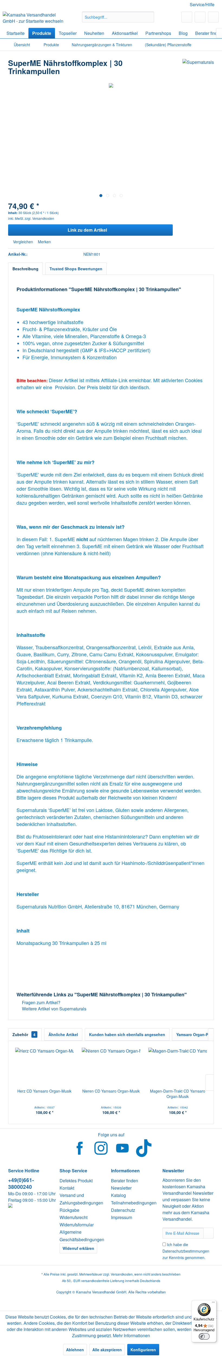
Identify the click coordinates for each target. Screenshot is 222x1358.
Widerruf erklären (78, 1248)
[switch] (204, 1336)
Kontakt (67, 1188)
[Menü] (213, 1303)
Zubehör (23, 1034)
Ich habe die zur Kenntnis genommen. (185, 1251)
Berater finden (124, 1180)
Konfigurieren (143, 1349)
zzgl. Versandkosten (39, 218)
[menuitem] (118, 17)
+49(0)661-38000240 (21, 1183)
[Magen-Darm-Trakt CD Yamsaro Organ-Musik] (177, 1067)
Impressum (121, 1217)
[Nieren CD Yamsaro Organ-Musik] (111, 1067)
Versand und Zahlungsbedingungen (81, 1199)
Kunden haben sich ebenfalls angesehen (127, 1034)
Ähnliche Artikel (63, 1034)
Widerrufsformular (77, 1224)
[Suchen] (149, 17)
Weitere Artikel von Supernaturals (53, 1009)
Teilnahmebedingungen (133, 1203)
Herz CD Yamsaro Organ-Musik (44, 1091)
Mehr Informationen (131, 1335)
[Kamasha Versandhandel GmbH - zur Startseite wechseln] (33, 18)
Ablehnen (75, 1349)
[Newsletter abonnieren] (208, 1233)
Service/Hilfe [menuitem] (202, 4)
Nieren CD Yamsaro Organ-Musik (111, 1091)
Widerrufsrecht (73, 1217)
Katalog (118, 1195)
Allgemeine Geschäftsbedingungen (82, 1235)
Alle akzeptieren (107, 1349)
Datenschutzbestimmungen (185, 1251)
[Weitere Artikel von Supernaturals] (198, 68)
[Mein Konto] (200, 17)
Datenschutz (123, 1210)
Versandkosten (122, 1274)
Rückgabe (69, 1210)
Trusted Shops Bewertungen (76, 268)
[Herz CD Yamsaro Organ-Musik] (44, 1067)
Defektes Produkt (76, 1180)
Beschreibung (25, 268)
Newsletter (121, 1188)
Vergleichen (22, 241)
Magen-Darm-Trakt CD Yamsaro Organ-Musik (177, 1093)
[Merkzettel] (186, 17)
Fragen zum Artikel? (40, 1002)
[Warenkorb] (213, 17)
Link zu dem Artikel (87, 230)
